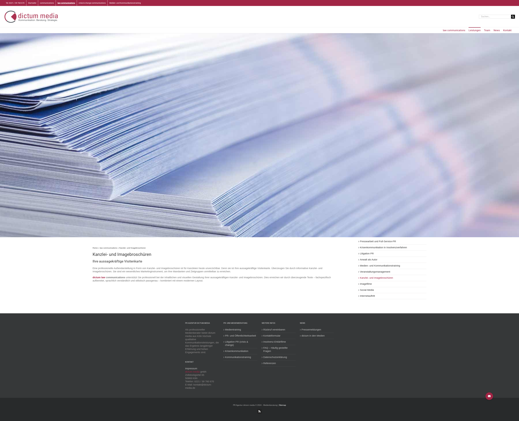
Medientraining (233, 329)
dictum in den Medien (313, 335)
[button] (489, 396)
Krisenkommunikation (236, 351)
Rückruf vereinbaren (274, 329)
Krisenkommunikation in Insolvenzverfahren (383, 247)
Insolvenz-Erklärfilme (274, 341)
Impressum (191, 368)
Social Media (367, 290)
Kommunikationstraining (238, 357)
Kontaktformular (271, 335)
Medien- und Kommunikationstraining (380, 265)
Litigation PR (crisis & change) (236, 343)
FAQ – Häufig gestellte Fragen (275, 349)
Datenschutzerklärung (275, 357)
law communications (108, 248)
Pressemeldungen (311, 329)
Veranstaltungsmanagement (375, 271)
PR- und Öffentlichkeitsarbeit (240, 335)
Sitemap (282, 405)
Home (95, 248)
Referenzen (269, 363)
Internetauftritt (367, 296)
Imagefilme (366, 284)
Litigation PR (367, 253)
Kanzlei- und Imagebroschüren (376, 277)
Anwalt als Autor (368, 259)
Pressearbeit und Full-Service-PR (378, 241)
